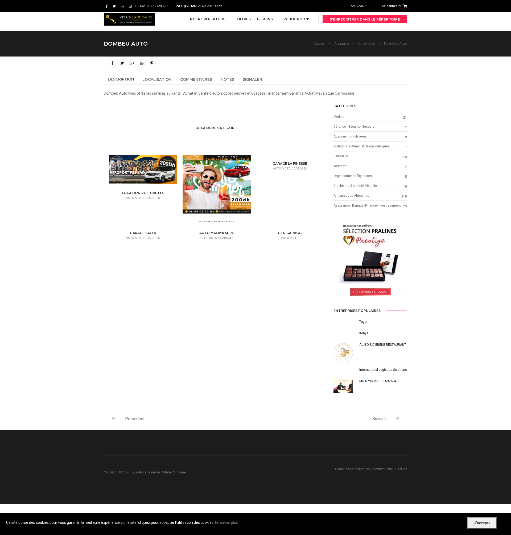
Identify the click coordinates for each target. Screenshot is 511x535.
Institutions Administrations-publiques (361, 146)
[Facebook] (107, 6)
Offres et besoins (255, 19)
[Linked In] (122, 6)
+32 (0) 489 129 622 (153, 6)
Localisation (157, 79)
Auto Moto (366, 44)
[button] (338, 259)
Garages (153, 198)
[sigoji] (370, 259)
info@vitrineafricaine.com (199, 6)
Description (121, 79)
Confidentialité (382, 469)
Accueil (319, 44)
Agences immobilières (350, 136)
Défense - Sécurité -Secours (353, 126)
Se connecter (391, 6)
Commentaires (196, 79)
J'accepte (482, 523)
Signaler (252, 79)
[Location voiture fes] (151, 171)
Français (356, 6)
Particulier (340, 156)
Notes (227, 79)
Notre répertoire (208, 19)
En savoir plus (226, 522)
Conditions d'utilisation (352, 469)
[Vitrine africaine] (129, 19)
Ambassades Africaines (351, 196)
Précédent (135, 418)
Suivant (379, 418)
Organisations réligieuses (352, 176)
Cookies (401, 469)
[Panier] (404, 6)
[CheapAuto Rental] (225, 187)
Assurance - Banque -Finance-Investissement (367, 205)
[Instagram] (129, 6)
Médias (338, 117)
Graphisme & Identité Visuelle (355, 186)
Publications (296, 19)
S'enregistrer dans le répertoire (365, 19)
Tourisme (340, 166)
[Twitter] (114, 6)
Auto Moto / (136, 198)
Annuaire (341, 44)
